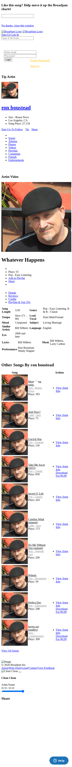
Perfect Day (34, 602)
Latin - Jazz (34, 415)
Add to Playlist (16, 278)
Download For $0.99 (61, 474)
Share (34, 129)
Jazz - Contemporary (36, 634)
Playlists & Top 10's (19, 302)
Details (12, 292)
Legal (25, 667)
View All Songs (10, 650)
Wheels (32, 575)
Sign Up (34, 66)
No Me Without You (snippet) (36, 546)
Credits (12, 299)
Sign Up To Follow (12, 129)
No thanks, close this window (17, 25)
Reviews (13, 295)
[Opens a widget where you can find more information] (59, 761)
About (4, 667)
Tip (27, 129)
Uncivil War (35, 439)
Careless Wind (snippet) (36, 521)
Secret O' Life (36, 493)
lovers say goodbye (33, 628)
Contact (33, 667)
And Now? (34, 411)
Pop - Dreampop (37, 578)
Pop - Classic (35, 471)
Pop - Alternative (37, 605)
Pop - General (36, 442)
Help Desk (15, 667)
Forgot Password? (40, 60)
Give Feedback (46, 667)
